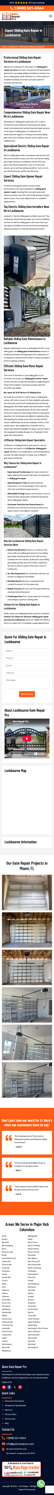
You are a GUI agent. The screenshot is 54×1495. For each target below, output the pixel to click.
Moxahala (32, 1255)
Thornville (32, 1316)
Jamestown (7, 1319)
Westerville (32, 1338)
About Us (8, 1410)
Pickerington (33, 1274)
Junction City (7, 1325)
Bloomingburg (7, 1246)
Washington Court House (38, 1328)
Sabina (30, 1293)
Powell (30, 1281)
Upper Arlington (34, 1322)
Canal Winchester (9, 1258)
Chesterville (7, 1265)
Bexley (4, 1239)
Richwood (32, 1287)
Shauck (31, 1300)
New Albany (32, 1258)
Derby (4, 1284)
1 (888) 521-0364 (16, 1438)
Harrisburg (6, 1309)
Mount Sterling (34, 1246)
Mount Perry (33, 1242)
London (5, 1341)
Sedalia (31, 1296)
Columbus (6, 1271)
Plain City (32, 1277)
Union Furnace (33, 1319)
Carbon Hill (6, 1261)
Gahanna (5, 1290)
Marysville (6, 1347)
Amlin (4, 1236)
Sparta (31, 1312)
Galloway (5, 1296)
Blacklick (5, 1242)
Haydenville (6, 1312)
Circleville (6, 1268)
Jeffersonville (7, 1322)
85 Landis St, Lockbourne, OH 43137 (20, 1453)
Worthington (33, 1347)
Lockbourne (13, 47)
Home (4, 47)
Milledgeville (32, 1236)
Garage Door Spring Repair (15, 1405)
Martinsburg (7, 1344)
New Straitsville (34, 1265)
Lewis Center (7, 1331)
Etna (4, 1287)
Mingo (30, 1239)
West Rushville (34, 1335)
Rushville (31, 1290)
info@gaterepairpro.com (20, 1443)
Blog (7, 1423)
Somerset (32, 1306)
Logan (4, 1338)
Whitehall (31, 1344)
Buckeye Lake (7, 1252)
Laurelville (6, 1328)
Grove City (6, 1303)
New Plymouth (34, 1261)
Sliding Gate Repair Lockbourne (31, 47)
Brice (4, 1249)
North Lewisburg (34, 1268)
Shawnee (31, 1303)
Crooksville (6, 1277)
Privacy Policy (10, 1414)
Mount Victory (33, 1252)
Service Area (10, 1419)
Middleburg (6, 1351)
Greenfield (6, 1300)
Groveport (6, 1306)
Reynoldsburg (33, 1284)
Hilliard (4, 1316)
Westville (31, 1341)
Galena (5, 1293)
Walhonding (32, 1325)
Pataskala (32, 1271)
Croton (5, 1281)
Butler (4, 1255)
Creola (4, 1274)
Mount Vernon (33, 1249)
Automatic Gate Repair (14, 1401)
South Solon (33, 1309)
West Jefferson (34, 1331)
